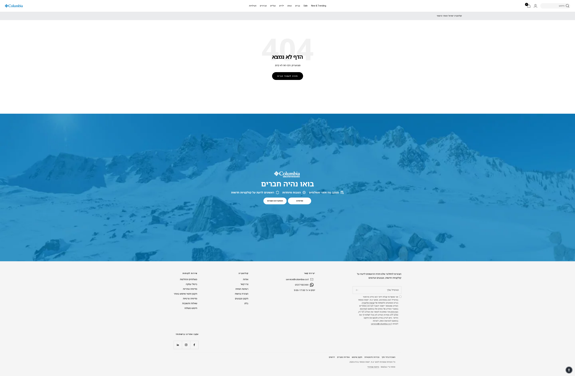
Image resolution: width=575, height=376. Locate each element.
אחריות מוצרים (343, 357)
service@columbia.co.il (381, 323)
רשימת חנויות (241, 288)
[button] (569, 370)
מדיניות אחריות (190, 288)
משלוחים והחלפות (188, 279)
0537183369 (301, 284)
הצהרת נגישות (241, 293)
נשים (290, 5)
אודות (245, 279)
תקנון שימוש (357, 357)
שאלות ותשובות (189, 303)
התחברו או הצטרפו (275, 200)
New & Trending (318, 5)
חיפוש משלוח (190, 308)
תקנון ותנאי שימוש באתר (185, 293)
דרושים (332, 357)
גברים (297, 5)
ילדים (281, 5)
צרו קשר (244, 284)
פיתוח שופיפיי (373, 367)
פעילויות (252, 5)
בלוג (246, 303)
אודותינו (299, 200)
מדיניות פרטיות (190, 298)
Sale (306, 5)
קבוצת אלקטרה (368, 302)
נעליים (273, 5)
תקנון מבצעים (241, 298)
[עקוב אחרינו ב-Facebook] (194, 345)
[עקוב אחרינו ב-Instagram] (186, 345)
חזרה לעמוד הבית (287, 76)
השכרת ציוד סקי (388, 357)
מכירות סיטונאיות (371, 357)
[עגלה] (529, 6)
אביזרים (263, 5)
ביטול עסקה (191, 284)
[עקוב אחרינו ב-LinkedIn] (178, 345)
